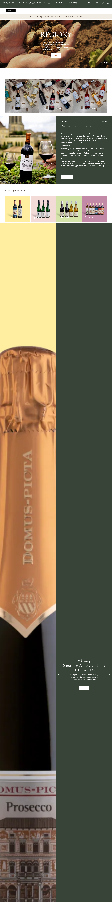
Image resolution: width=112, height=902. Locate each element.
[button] (89, 11)
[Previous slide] (59, 674)
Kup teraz (67, 177)
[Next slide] (109, 674)
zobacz (55, 55)
